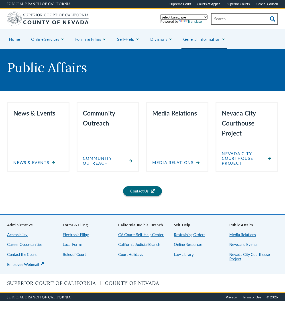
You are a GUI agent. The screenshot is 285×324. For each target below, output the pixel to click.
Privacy (231, 297)
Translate (194, 21)
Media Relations (173, 162)
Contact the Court (22, 254)
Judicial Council (266, 4)
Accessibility (17, 234)
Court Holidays (130, 254)
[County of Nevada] (48, 23)
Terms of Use (251, 297)
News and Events (243, 244)
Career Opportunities (24, 244)
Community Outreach (97, 161)
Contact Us (139, 191)
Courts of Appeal (209, 4)
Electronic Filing (76, 234)
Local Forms (72, 244)
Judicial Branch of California (39, 4)
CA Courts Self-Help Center (141, 234)
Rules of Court (74, 254)
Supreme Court (180, 4)
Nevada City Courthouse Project (237, 158)
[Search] (272, 19)
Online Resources (188, 244)
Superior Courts (238, 4)
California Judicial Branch (139, 244)
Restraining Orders (189, 234)
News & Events (31, 162)
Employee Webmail (23, 264)
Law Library (184, 254)
